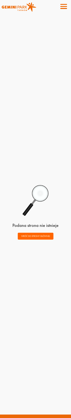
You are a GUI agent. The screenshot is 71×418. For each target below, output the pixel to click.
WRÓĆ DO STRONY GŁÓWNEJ (35, 236)
